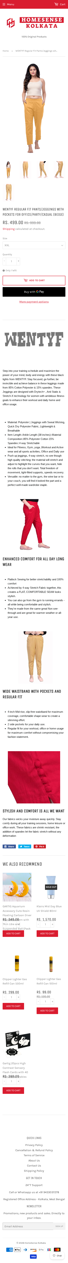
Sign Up (59, 1226)
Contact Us (34, 1165)
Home (6, 50)
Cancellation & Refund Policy (34, 1150)
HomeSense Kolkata (35, 1243)
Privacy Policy (34, 1145)
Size (5, 238)
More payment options (34, 301)
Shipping (9, 228)
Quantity (7, 254)
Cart (62, 4)
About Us (34, 1160)
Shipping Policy (34, 1170)
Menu (10, 4)
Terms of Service (34, 1155)
